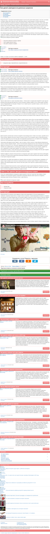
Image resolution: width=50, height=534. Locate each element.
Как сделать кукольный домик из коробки (13, 295)
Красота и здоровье (5, 459)
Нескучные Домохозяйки (11, 1)
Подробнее (46, 291)
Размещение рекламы (21, 523)
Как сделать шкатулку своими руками (12, 278)
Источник (3, 254)
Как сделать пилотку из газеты (15, 98)
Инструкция (5, 14)
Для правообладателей (22, 524)
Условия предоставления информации (9, 532)
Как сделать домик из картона (9, 403)
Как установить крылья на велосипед (11, 369)
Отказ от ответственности (23, 532)
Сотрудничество (20, 522)
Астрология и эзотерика (6, 460)
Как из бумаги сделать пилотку (15, 71)
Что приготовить (5, 454)
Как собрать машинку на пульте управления (18, 49)
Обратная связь (4, 523)
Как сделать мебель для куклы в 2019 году (13, 335)
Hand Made (3, 292)
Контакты (33, 2)
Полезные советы (5, 458)
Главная (23, 2)
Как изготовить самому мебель (10, 319)
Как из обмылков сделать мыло (10, 386)
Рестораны (3, 455)
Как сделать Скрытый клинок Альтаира (12, 437)
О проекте (28, 2)
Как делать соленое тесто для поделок (12, 352)
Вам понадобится (6, 13)
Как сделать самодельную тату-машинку (12, 419)
